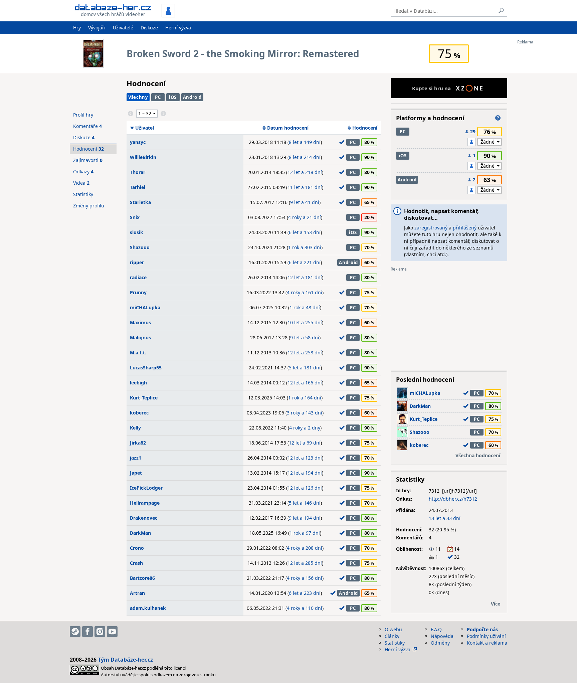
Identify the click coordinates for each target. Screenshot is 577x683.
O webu (393, 629)
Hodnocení (364, 128)
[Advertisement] (544, 144)
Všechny (138, 97)
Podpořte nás (482, 629)
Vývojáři (97, 27)
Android (192, 97)
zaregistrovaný (430, 227)
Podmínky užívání (486, 636)
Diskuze (149, 27)
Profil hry (83, 115)
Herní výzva (178, 27)
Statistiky (83, 194)
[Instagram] (99, 631)
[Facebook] (87, 631)
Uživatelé (123, 27)
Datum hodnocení (288, 128)
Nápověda (442, 636)
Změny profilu (88, 205)
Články (392, 636)
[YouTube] (112, 631)
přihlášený (464, 227)
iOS (173, 97)
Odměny (440, 643)
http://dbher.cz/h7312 (453, 499)
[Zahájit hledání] (501, 10)
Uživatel (144, 128)
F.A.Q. (437, 629)
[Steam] (75, 631)
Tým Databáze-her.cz (125, 659)
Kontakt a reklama (487, 643)
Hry (77, 27)
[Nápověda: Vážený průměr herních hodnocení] (498, 118)
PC (158, 97)
